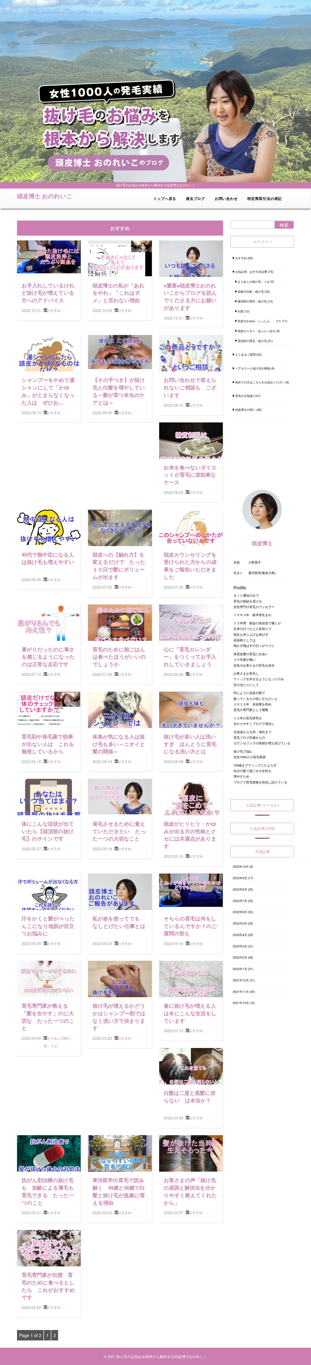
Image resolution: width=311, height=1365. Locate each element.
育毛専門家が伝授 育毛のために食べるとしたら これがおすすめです (48, 1286)
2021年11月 (241, 991)
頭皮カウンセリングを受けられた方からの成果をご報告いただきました (190, 565)
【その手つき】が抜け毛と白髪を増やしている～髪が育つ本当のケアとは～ (119, 391)
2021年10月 (241, 1003)
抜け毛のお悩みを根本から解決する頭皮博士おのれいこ (161, 1356)
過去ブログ (195, 198)
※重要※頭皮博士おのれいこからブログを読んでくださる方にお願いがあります (190, 296)
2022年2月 (240, 957)
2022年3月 (240, 946)
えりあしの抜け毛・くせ (254, 281)
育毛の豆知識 (244, 396)
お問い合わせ (226, 198)
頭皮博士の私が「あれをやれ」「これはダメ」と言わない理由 (119, 293)
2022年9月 (240, 878)
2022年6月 (240, 912)
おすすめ (53, 310)
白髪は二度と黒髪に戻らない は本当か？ (190, 1096)
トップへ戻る (164, 198)
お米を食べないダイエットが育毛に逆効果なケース (190, 475)
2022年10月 (241, 866)
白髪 (240, 311)
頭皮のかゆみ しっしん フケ (259, 321)
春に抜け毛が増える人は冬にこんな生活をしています (190, 1013)
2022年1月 (240, 969)
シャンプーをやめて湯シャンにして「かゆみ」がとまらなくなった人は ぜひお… (48, 391)
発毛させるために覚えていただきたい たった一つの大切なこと (119, 831)
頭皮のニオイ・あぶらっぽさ (257, 331)
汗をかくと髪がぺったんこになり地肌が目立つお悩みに (48, 926)
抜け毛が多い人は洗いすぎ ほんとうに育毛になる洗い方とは (190, 744)
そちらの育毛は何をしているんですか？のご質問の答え (190, 926)
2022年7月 (240, 901)
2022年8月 (240, 889)
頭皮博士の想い (245, 409)
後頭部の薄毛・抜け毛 (252, 301)
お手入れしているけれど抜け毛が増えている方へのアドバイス (48, 293)
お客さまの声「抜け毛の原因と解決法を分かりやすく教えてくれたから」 (190, 1191)
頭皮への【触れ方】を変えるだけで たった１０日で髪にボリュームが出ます (119, 565)
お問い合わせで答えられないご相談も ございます (190, 387)
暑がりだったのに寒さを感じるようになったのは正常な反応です (48, 657)
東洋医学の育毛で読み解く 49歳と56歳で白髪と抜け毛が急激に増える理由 (119, 1191)
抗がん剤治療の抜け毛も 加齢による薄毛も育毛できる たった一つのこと (48, 1191)
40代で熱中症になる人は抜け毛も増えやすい (48, 558)
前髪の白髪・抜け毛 (251, 291)
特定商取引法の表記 (264, 198)
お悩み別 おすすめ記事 (251, 271)
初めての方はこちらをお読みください (260, 382)
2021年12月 (241, 980)
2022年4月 (240, 935)
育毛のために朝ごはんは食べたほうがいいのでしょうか (119, 657)
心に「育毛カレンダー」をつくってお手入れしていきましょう (190, 657)
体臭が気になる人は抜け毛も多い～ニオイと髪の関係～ (119, 744)
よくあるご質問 (245, 354)
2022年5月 (240, 923)
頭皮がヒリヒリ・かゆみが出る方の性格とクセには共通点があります (190, 835)
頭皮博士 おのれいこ (44, 196)
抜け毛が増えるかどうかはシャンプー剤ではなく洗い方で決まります (119, 1016)
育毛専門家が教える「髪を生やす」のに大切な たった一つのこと (48, 1016)
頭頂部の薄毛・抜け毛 (252, 341)
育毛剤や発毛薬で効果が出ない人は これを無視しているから (48, 744)
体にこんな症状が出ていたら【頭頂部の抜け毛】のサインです (48, 831)
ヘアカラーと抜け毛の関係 (252, 368)
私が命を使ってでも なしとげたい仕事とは (119, 922)
